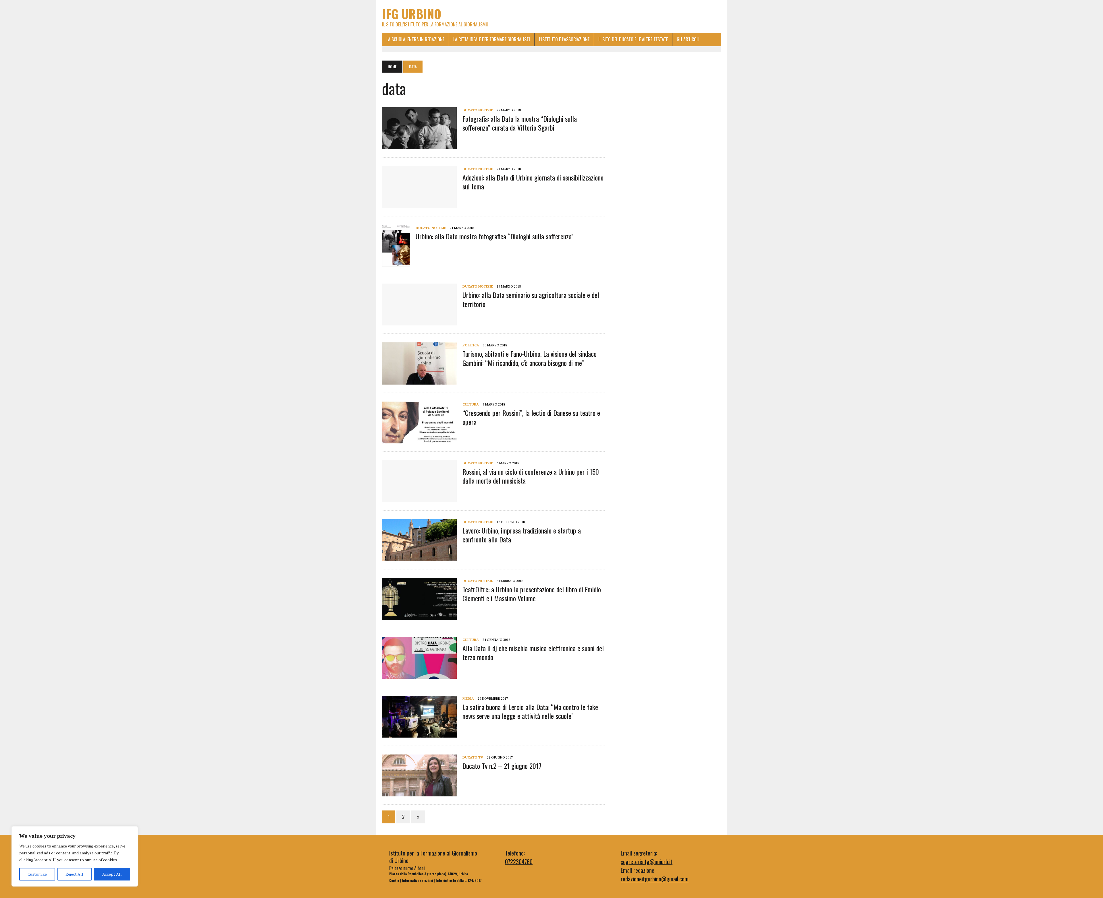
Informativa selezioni (417, 880)
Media (468, 698)
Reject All (74, 874)
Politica (470, 345)
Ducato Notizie (477, 110)
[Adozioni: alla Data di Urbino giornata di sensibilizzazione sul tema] (419, 204)
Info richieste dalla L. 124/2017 (459, 880)
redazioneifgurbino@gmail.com (655, 878)
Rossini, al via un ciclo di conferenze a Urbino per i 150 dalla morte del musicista (530, 476)
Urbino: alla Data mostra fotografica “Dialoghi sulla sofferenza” (495, 236)
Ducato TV (472, 757)
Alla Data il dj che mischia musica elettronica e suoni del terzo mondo (533, 652)
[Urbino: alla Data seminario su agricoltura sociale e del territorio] (419, 322)
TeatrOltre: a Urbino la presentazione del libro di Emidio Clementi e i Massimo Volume (531, 593)
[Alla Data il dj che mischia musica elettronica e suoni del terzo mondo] (419, 675)
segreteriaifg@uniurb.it (646, 861)
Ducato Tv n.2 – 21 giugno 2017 (501, 766)
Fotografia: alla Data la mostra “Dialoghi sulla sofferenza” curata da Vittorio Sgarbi (519, 123)
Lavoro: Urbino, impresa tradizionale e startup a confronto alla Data (521, 534)
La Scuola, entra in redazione (415, 39)
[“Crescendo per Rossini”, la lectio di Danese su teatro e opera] (419, 439)
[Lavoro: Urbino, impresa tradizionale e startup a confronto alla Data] (419, 557)
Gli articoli (688, 39)
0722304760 (519, 861)
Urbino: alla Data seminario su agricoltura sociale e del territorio (530, 299)
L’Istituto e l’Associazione (564, 39)
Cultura (470, 404)
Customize (37, 874)
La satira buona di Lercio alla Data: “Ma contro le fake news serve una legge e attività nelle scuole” (530, 711)
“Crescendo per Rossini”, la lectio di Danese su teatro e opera (531, 417)
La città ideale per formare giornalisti (491, 39)
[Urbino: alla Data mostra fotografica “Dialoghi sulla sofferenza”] (396, 263)
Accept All (112, 874)
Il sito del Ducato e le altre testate (633, 39)
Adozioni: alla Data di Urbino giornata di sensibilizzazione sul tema (532, 181)
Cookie (394, 880)
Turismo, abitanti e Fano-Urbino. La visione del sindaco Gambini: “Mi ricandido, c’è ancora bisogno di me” (529, 358)
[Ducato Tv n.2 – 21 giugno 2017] (419, 792)
